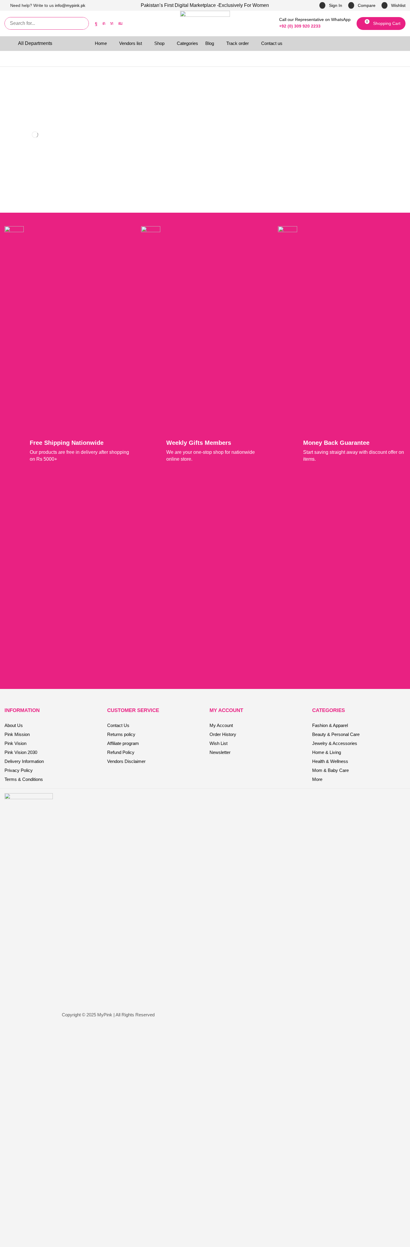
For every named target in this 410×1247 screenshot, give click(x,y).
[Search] (83, 23)
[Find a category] (56, 96)
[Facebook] (96, 23)
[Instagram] (103, 23)
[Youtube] (120, 23)
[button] (361, 5)
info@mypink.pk (70, 5)
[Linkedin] (111, 23)
